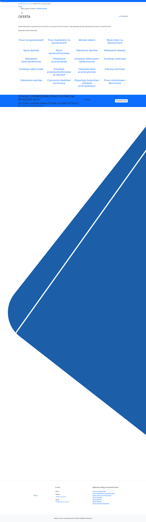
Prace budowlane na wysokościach (104, 493)
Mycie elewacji (97, 501)
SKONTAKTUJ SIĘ (121, 101)
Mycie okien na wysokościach (102, 495)
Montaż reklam (97, 497)
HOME (121, 16)
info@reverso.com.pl (25, 4)
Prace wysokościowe (99, 491)
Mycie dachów (97, 499)
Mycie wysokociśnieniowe (101, 503)
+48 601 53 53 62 (41, 9)
